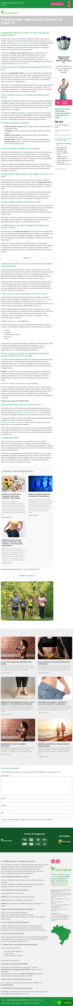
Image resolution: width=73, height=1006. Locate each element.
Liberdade (4, 313)
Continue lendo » (7, 517)
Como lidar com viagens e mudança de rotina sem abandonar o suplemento (52, 703)
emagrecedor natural (24, 43)
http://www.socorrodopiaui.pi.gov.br (28, 412)
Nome (3, 798)
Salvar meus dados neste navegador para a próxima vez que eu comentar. (27, 819)
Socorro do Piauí (23, 63)
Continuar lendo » (6, 672)
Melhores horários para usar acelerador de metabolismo (39, 495)
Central (44, 301)
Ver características (60, 169)
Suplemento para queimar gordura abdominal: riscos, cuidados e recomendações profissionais (12, 543)
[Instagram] (69, 5)
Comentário (5, 775)
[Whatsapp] (69, 2)
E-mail (3, 805)
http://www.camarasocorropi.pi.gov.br (12, 422)
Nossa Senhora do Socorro (40, 299)
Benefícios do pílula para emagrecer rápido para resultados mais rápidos (11, 496)
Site (2, 812)
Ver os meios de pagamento (63, 135)
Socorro (50, 41)
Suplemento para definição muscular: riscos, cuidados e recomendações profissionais (18, 703)
